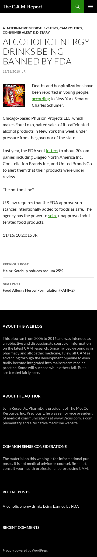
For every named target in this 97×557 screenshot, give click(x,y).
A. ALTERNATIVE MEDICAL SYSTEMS (30, 28)
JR (24, 71)
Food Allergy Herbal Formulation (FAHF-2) (39, 287)
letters (52, 150)
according (41, 98)
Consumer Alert (17, 32)
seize (52, 215)
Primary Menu (90, 6)
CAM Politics (71, 28)
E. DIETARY (41, 32)
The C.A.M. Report (22, 6)
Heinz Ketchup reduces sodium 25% (33, 267)
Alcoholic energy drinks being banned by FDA (41, 506)
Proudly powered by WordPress (25, 550)
